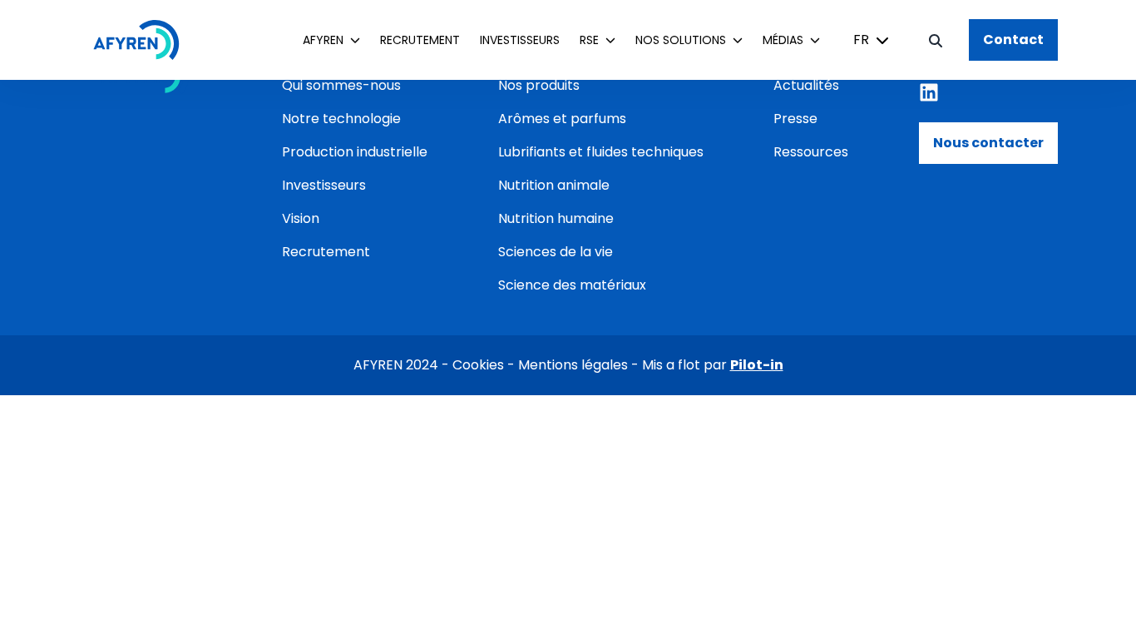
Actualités (806, 85)
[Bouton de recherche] (936, 40)
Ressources (810, 151)
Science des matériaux (572, 285)
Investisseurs (520, 40)
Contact (1013, 39)
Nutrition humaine (556, 218)
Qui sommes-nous (341, 85)
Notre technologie (341, 118)
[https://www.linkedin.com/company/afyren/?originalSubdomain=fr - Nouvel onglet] (929, 92)
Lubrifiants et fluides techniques (601, 151)
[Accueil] (144, 40)
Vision (300, 218)
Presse (795, 118)
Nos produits (539, 85)
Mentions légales (573, 364)
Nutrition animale (554, 185)
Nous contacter (988, 142)
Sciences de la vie (555, 251)
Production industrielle (354, 151)
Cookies (478, 364)
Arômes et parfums (562, 118)
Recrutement (420, 40)
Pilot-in (756, 364)
